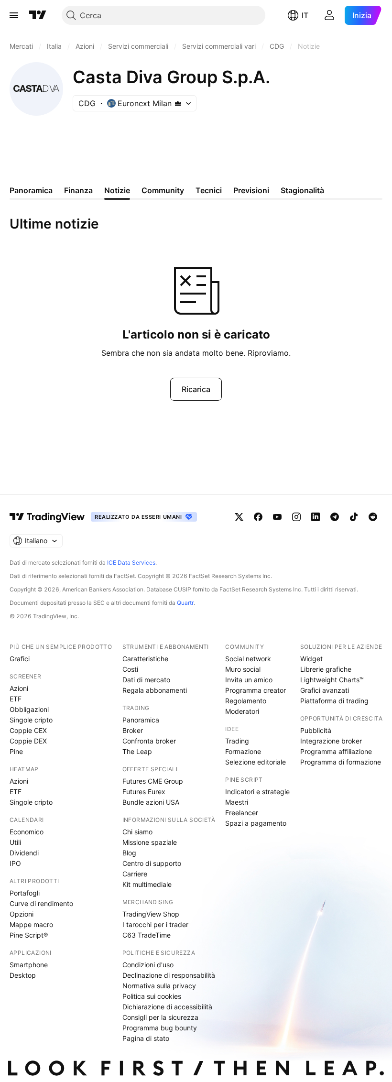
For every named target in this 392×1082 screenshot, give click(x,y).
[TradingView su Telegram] (334, 517)
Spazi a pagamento (255, 823)
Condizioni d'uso (148, 965)
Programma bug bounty (159, 1028)
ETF (16, 699)
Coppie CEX (28, 730)
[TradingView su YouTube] (277, 517)
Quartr (185, 602)
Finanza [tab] (78, 190)
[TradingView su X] (239, 517)
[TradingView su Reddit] (373, 517)
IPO (15, 863)
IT (305, 15)
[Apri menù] (13, 15)
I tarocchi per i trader (155, 924)
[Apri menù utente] (329, 15)
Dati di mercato (146, 680)
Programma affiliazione (336, 751)
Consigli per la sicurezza (160, 1017)
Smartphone (29, 965)
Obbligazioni (29, 709)
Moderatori (242, 711)
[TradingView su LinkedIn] (315, 517)
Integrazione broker (331, 741)
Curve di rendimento (41, 903)
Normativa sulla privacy (159, 986)
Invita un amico (248, 680)
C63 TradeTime (146, 935)
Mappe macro (31, 924)
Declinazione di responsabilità (168, 975)
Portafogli (25, 893)
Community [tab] (163, 190)
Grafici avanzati (324, 690)
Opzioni (21, 914)
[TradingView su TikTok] (353, 517)
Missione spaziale (149, 842)
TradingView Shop (150, 914)
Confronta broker (149, 741)
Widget (311, 659)
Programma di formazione (340, 762)
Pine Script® (29, 935)
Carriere (134, 874)
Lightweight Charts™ (332, 680)
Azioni (19, 688)
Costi (130, 669)
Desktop (23, 975)
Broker (132, 730)
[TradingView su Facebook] (258, 517)
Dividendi (24, 853)
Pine (16, 751)
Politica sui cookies (151, 996)
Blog (129, 853)
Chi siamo (137, 832)
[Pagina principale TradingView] (37, 15)
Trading (237, 741)
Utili (15, 842)
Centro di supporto (151, 863)
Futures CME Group (152, 781)
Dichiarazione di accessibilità (167, 1007)
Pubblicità (315, 730)
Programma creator (255, 690)
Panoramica (140, 720)
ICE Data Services (131, 562)
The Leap (137, 751)
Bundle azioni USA (150, 802)
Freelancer (241, 813)
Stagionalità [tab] (302, 190)
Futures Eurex (143, 791)
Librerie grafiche (325, 669)
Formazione (243, 751)
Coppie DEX (28, 741)
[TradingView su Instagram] (296, 517)
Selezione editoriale (255, 762)
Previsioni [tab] (251, 190)
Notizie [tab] (117, 190)
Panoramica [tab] (31, 190)
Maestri (236, 802)
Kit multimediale (147, 884)
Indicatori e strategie (257, 791)
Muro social (243, 669)
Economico (27, 832)
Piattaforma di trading (334, 701)
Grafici (20, 659)
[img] (178, 103)
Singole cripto (31, 720)
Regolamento (245, 701)
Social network (248, 659)
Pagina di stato (145, 1038)
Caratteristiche (145, 659)
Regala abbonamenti (154, 690)
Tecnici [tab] (209, 190)
